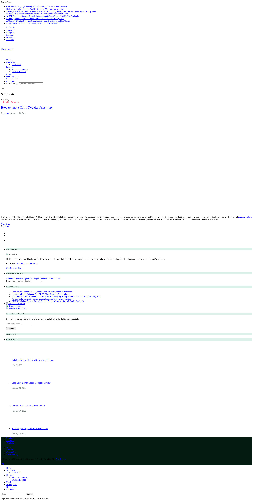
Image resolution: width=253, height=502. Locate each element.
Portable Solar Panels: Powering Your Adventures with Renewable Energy (37, 14)
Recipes (10, 67)
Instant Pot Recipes (20, 69)
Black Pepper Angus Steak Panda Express (30, 428)
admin (6, 113)
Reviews (10, 81)
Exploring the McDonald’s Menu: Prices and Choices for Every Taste (35, 18)
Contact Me (16, 64)
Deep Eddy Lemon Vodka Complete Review (31, 383)
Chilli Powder (11, 102)
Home (9, 60)
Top (2, 463)
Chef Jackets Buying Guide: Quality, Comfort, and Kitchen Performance (36, 7)
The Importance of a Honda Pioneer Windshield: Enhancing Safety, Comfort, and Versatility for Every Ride (51, 11)
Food (8, 74)
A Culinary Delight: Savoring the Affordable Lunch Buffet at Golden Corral (38, 21)
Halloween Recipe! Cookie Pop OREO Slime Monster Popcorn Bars (35, 9)
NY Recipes (61, 459)
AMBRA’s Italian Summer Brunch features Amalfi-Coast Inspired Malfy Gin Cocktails (42, 16)
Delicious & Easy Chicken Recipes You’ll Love (32, 360)
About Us (10, 450)
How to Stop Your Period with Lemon (28, 406)
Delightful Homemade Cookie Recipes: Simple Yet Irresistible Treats (34, 23)
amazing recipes (245, 217)
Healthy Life (12, 76)
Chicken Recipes (19, 72)
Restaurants (12, 79)
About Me (11, 62)
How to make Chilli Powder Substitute (27, 107)
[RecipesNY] (7, 49)
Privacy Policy (12, 454)
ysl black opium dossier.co (27, 263)
